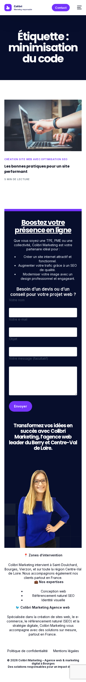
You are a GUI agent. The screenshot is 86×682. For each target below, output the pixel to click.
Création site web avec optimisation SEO (35, 159)
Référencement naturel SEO (53, 596)
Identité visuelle (53, 600)
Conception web (53, 591)
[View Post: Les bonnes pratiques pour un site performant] (42, 125)
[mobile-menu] (78, 7)
